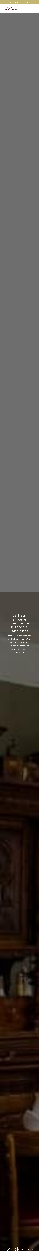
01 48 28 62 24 (20, 2)
